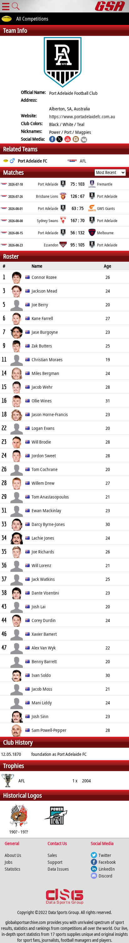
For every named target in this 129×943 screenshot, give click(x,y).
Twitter (105, 855)
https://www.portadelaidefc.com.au (82, 116)
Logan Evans (43, 428)
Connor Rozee (44, 277)
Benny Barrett (44, 661)
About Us (13, 855)
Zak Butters (42, 346)
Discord (105, 876)
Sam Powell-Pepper (49, 730)
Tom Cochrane (45, 469)
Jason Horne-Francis (50, 414)
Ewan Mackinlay (46, 510)
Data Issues (58, 869)
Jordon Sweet (44, 455)
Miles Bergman (45, 373)
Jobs (9, 862)
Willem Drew (43, 483)
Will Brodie (41, 442)
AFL (83, 161)
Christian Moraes (47, 359)
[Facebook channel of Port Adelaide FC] (52, 139)
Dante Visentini (45, 593)
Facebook (107, 862)
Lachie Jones (43, 538)
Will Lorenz (41, 565)
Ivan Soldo (41, 675)
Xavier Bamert (44, 634)
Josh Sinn (40, 716)
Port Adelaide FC (32, 161)
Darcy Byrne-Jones (48, 524)
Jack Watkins (43, 579)
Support (55, 862)
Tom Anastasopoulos (50, 496)
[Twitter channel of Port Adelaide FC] (59, 139)
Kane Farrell (42, 318)
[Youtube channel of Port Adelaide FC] (68, 139)
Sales (52, 855)
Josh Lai (38, 606)
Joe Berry (40, 304)
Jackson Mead (44, 291)
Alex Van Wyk (44, 647)
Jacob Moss (42, 689)
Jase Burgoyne (45, 332)
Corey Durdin (44, 620)
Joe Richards (43, 551)
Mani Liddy (42, 702)
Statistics (12, 869)
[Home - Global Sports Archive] (112, 6)
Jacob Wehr (42, 387)
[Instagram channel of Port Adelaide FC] (76, 139)
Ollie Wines (42, 400)
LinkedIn (107, 869)
